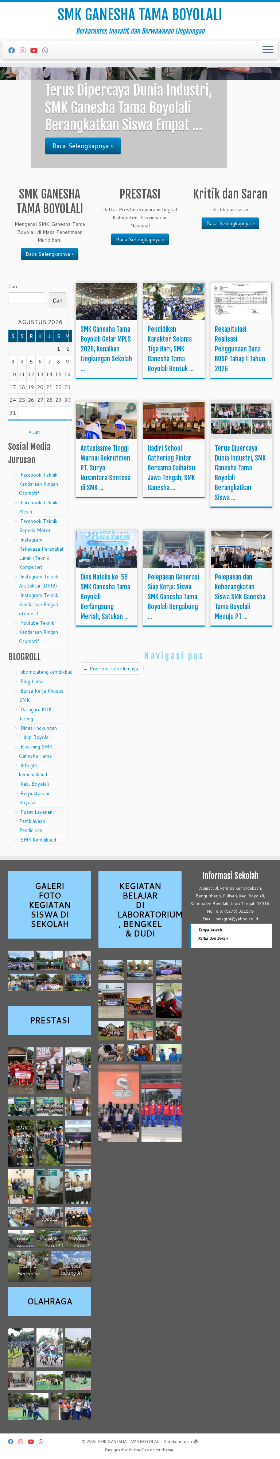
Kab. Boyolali (34, 784)
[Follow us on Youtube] (36, 50)
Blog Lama (31, 681)
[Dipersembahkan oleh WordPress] (195, 1440)
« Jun (34, 432)
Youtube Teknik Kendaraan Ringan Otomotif (38, 632)
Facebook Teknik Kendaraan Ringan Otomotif (38, 483)
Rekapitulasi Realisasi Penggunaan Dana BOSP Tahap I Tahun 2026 (240, 349)
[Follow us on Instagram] (25, 50)
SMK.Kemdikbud (38, 839)
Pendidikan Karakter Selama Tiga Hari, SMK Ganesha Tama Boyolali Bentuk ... (171, 349)
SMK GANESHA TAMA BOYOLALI (140, 14)
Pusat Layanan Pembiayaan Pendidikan (35, 821)
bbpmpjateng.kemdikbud (46, 672)
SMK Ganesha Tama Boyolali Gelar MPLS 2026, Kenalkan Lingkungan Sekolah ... (106, 349)
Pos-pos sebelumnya (110, 668)
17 (12, 387)
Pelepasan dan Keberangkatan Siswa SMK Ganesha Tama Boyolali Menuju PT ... (240, 596)
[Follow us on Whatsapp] (47, 50)
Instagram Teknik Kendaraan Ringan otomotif (38, 604)
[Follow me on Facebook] (14, 50)
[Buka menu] (267, 50)
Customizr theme (157, 1450)
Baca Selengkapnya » (50, 254)
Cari (12, 286)
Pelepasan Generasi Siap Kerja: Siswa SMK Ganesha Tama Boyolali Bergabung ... (173, 596)
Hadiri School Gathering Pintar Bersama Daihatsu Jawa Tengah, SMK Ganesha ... (171, 468)
